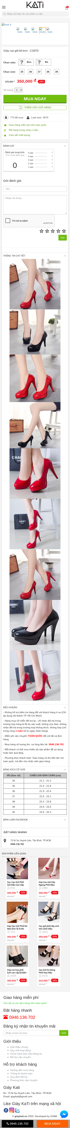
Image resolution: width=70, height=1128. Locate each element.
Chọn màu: (9, 62)
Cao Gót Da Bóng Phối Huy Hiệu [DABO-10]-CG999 (47, 973)
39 (56, 71)
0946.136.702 (19, 1123)
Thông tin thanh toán (21, 1073)
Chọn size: (9, 71)
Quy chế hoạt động (20, 1050)
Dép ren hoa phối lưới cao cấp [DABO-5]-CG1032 (17, 973)
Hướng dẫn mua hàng (22, 1070)
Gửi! (64, 1033)
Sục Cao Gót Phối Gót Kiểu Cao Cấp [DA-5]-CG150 (15, 885)
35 (22, 71)
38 (48, 71)
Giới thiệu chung (19, 1047)
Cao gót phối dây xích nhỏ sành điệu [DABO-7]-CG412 (49, 929)
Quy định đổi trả (18, 1077)
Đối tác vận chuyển (20, 1057)
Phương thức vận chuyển (23, 1080)
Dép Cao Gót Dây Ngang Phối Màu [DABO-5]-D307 (47, 885)
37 (39, 71)
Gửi (63, 237)
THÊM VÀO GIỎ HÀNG (37, 107)
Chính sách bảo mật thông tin (26, 1053)
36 (30, 71)
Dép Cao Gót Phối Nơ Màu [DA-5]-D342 (17, 927)
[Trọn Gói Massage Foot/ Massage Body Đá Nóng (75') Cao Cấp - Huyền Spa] (17, 868)
